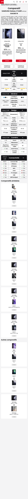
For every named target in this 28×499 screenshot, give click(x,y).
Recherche (13, 2)
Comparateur (13, 4)
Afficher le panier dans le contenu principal (17, 2)
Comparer (14, 205)
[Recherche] (13, 2)
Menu (26, 2)
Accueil (2, 4)
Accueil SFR (2, 2)
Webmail (20, 2)
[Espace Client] (23, 2)
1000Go (5, 101)
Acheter (7, 60)
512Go (7, 100)
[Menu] (26, 2)
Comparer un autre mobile (7, 66)
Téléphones (7, 4)
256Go (4, 100)
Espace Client (23, 2)
